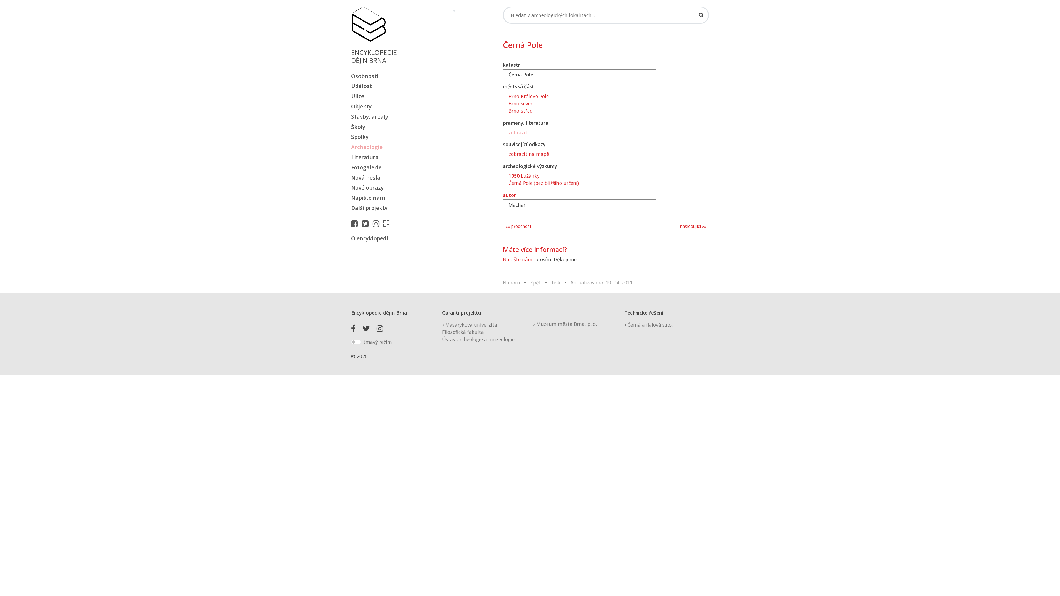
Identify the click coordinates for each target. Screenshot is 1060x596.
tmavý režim (377, 342)
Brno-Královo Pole (528, 96)
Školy (358, 127)
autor (509, 195)
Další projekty (369, 208)
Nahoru (511, 282)
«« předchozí (518, 226)
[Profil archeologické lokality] (387, 223)
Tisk (555, 282)
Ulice (357, 96)
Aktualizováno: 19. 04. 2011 (601, 282)
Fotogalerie (366, 167)
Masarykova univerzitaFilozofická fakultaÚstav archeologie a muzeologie (478, 332)
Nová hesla (365, 177)
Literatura (365, 157)
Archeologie (367, 147)
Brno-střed (520, 110)
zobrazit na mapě (528, 154)
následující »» (693, 226)
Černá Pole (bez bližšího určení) (543, 183)
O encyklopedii (370, 238)
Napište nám (368, 197)
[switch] (356, 342)
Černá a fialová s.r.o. (649, 324)
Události (362, 86)
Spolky (360, 136)
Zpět (535, 282)
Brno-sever (520, 103)
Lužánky (524, 175)
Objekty (361, 106)
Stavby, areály (369, 116)
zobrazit (518, 132)
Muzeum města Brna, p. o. (566, 324)
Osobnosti (364, 76)
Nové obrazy (367, 187)
